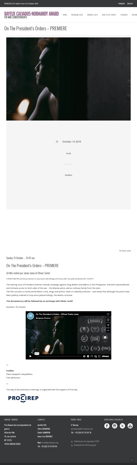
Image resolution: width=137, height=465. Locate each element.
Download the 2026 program (85, 444)
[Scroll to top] (132, 460)
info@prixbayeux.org (50, 442)
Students (124, 14)
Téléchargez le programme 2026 (86, 441)
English (130, 3)
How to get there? (109, 14)
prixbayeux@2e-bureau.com (82, 428)
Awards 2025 (92, 14)
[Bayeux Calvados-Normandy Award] (32, 15)
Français (121, 3)
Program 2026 (77, 14)
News (65, 14)
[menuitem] (122, 3)
